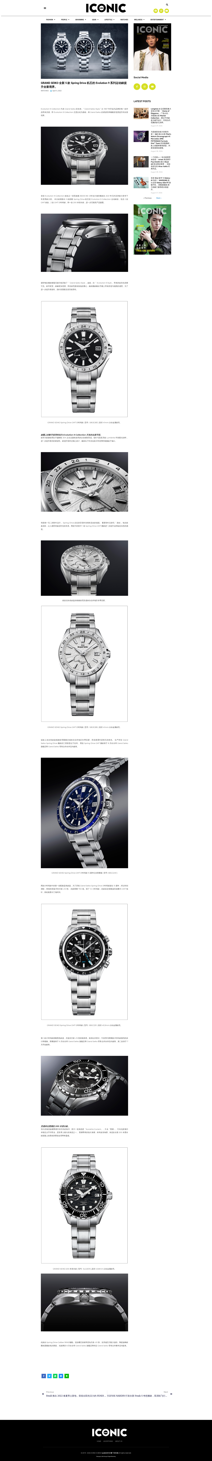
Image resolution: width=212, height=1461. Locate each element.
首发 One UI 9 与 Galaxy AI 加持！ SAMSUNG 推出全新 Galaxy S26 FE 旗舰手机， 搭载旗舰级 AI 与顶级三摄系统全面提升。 (161, 184)
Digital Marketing (112, 1456)
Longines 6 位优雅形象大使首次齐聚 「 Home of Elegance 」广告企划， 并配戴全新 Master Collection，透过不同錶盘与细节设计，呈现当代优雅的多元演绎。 (161, 116)
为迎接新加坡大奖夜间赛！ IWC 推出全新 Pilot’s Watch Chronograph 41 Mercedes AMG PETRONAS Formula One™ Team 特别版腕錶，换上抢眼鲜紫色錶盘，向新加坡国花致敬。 (161, 140)
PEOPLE (64, 20)
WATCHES (124, 20)
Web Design (104, 1456)
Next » (158, 198)
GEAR (94, 20)
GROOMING (79, 20)
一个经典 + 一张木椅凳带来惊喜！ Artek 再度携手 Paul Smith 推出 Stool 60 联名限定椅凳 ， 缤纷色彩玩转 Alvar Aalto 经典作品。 (161, 163)
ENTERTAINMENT (157, 20)
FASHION (49, 20)
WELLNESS (138, 20)
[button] (45, 8)
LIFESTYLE (108, 20)
